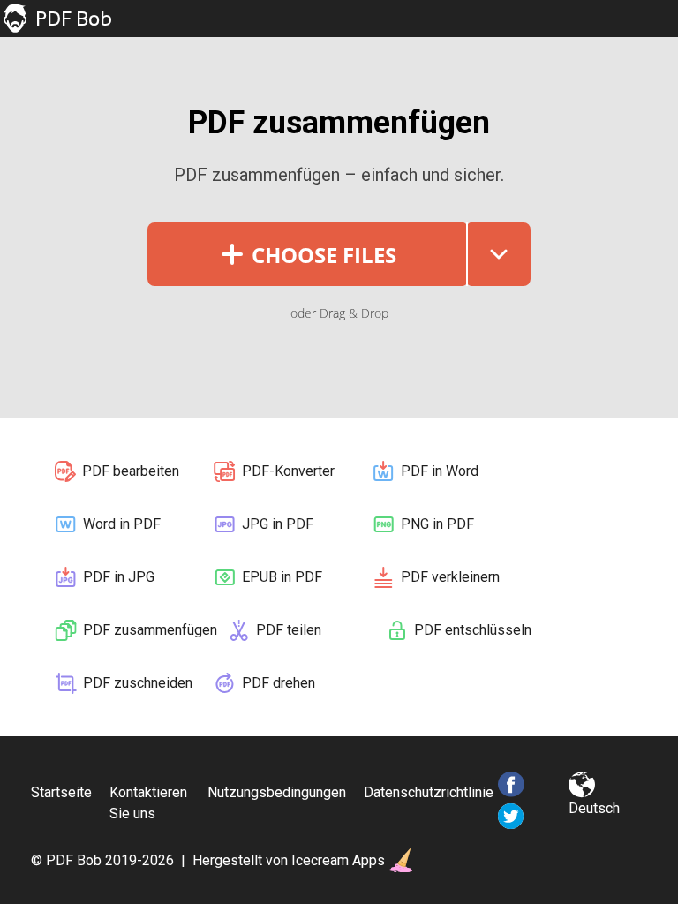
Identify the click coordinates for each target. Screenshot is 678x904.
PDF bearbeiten (130, 471)
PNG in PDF (437, 524)
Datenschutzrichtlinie (428, 792)
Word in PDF (122, 524)
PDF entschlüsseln (472, 630)
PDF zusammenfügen (150, 630)
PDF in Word (439, 471)
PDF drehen (278, 682)
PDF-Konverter (288, 471)
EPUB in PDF (282, 577)
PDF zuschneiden (137, 682)
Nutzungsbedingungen (276, 792)
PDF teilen (288, 630)
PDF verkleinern (450, 577)
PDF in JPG (118, 577)
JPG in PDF (277, 524)
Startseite (61, 792)
